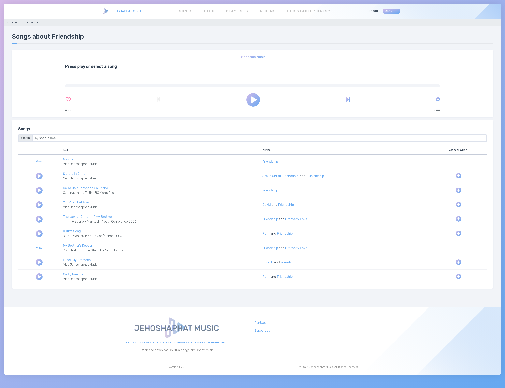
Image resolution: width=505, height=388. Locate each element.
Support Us (262, 330)
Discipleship (315, 176)
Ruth (266, 233)
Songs (186, 11)
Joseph (267, 262)
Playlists (237, 11)
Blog (209, 11)
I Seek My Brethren (77, 260)
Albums (268, 11)
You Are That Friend (78, 202)
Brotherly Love (296, 219)
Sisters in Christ (75, 173)
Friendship (270, 161)
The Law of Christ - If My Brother (87, 217)
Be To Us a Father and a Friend (85, 188)
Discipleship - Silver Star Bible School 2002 (93, 250)
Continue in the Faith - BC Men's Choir (89, 193)
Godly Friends (73, 274)
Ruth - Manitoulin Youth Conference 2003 (92, 236)
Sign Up (391, 11)
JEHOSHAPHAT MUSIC (126, 11)
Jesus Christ (271, 176)
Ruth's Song (72, 231)
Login (373, 11)
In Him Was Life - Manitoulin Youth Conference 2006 (99, 221)
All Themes (13, 22)
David (266, 205)
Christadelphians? (308, 11)
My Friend (70, 159)
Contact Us (262, 323)
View (39, 161)
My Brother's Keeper (77, 245)
